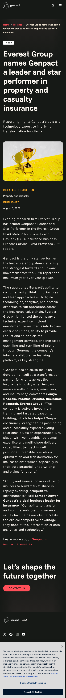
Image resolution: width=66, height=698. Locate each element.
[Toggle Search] (53, 5)
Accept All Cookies (33, 692)
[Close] (62, 646)
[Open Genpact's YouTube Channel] (23, 634)
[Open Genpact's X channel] (4, 634)
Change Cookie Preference (33, 683)
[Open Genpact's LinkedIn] (17, 634)
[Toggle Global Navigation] (60, 5)
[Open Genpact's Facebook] (10, 634)
